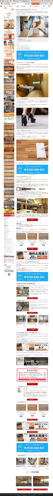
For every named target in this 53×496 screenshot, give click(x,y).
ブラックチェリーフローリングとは (9, 244)
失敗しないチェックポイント (8, 241)
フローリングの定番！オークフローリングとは (9, 243)
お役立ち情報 (6, 232)
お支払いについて (6, 229)
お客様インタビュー (7, 233)
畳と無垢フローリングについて (8, 247)
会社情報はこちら (9, 270)
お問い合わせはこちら (9, 271)
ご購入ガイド (6, 226)
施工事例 (5, 221)
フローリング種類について (7, 248)
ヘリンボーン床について (7, 251)
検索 (12, 9)
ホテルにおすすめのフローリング (22, 46)
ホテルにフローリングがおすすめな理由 (23, 45)
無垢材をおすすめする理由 (7, 238)
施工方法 (5, 237)
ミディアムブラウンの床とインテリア (9, 253)
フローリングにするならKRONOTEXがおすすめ (24, 47)
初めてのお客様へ (6, 218)
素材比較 (5, 234)
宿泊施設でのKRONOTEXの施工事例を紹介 (23, 48)
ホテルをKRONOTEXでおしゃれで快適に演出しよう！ (25, 49)
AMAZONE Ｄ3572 (42, 302)
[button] (8, 6)
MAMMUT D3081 (33, 287)
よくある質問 (6, 222)
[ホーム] (1, 6)
